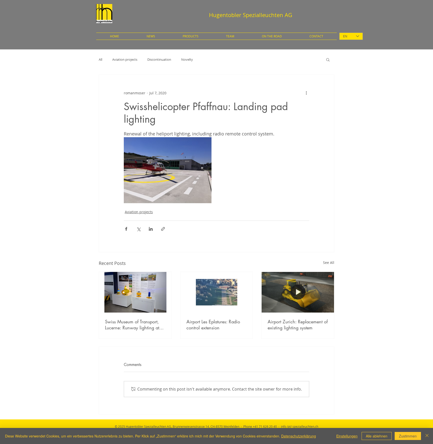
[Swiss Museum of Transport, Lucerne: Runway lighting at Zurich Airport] (135, 292)
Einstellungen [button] (347, 435)
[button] (328, 59)
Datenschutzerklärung (298, 435)
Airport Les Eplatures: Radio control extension (213, 325)
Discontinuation (159, 59)
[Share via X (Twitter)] (138, 229)
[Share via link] (163, 229)
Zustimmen (408, 435)
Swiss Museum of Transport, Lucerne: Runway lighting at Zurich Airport (132, 325)
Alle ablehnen (376, 435)
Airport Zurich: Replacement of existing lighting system (298, 325)
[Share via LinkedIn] (150, 229)
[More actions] (306, 93)
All (100, 59)
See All (328, 262)
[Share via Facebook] (126, 229)
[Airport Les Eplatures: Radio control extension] (216, 292)
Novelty (187, 59)
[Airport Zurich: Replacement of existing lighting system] (298, 292)
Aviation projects (124, 59)
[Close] (427, 436)
